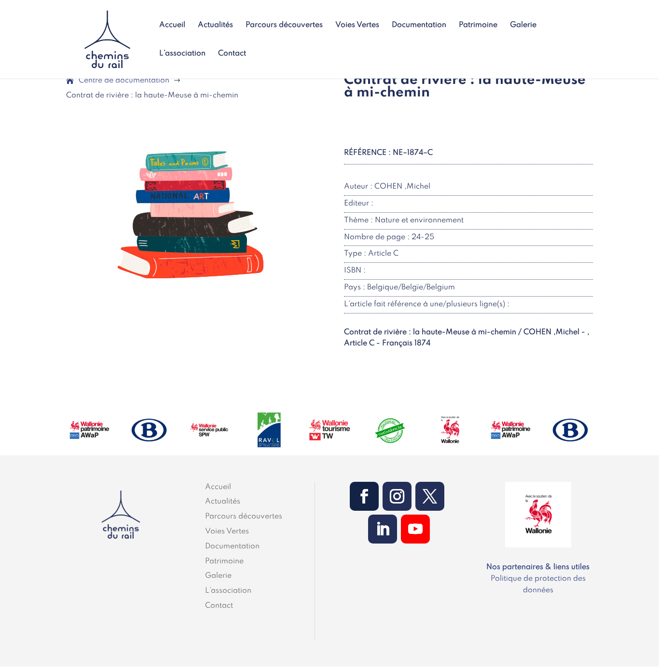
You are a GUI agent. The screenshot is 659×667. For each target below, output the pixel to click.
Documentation (419, 25)
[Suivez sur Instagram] (397, 496)
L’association (182, 53)
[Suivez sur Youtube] (415, 529)
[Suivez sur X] (429, 496)
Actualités (215, 25)
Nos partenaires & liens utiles (538, 567)
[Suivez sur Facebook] (364, 496)
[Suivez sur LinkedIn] (382, 529)
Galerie (523, 25)
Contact (232, 53)
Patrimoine (478, 25)
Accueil (172, 25)
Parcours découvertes (284, 25)
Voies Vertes (357, 25)
